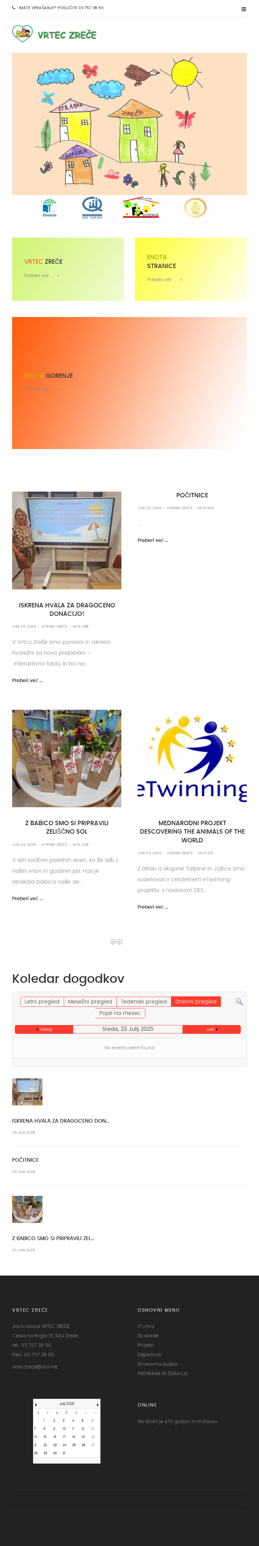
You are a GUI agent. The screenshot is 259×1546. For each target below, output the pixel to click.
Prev (113, 941)
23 (55, 1445)
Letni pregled (42, 1001)
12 (83, 1429)
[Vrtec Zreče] (58, 32)
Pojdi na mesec (120, 1013)
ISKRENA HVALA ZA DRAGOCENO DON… (60, 1121)
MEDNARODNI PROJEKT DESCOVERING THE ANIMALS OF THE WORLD (192, 831)
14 (35, 1437)
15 (45, 1437)
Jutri (210, 1029)
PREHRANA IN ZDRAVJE (163, 1373)
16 (54, 1437)
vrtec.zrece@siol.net (35, 1367)
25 (74, 1445)
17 (64, 1437)
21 (35, 1445)
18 (73, 1437)
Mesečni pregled (90, 1001)
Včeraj (46, 1029)
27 (93, 1445)
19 (83, 1437)
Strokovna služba (157, 1364)
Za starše (148, 1336)
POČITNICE (192, 496)
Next (119, 941)
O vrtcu (146, 1326)
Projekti (146, 1345)
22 (45, 1445)
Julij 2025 (66, 1404)
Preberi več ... (38, 275)
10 (64, 1429)
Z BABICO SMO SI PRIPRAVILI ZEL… (53, 1238)
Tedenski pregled (144, 1001)
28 (36, 1453)
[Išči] (239, 1000)
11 (73, 1429)
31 (64, 1453)
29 (45, 1453)
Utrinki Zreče (54, 626)
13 (92, 1429)
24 (64, 1445)
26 (83, 1445)
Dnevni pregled (196, 1001)
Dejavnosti (150, 1355)
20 (93, 1437)
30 (55, 1453)
